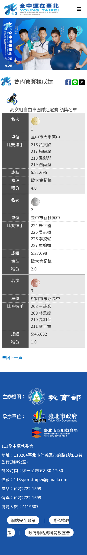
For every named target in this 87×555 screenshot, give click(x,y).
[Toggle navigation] (79, 9)
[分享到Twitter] (82, 82)
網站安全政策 (23, 520)
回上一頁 (14, 357)
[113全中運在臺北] (43, 44)
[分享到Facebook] (68, 82)
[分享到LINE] (75, 82)
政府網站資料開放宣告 (49, 532)
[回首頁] (32, 5)
